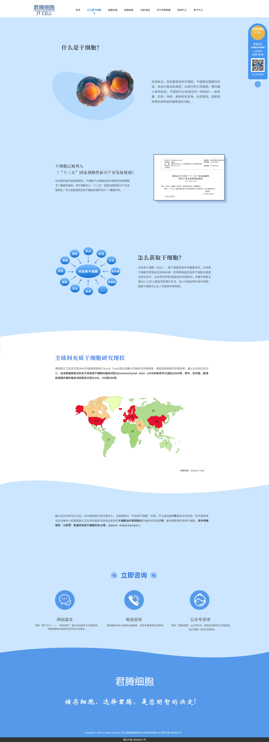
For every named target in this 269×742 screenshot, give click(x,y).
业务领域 (145, 10)
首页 (78, 10)
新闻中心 (182, 10)
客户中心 (198, 10)
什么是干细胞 (94, 10)
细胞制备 (129, 10)
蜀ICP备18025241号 (134, 739)
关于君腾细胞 (164, 10)
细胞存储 (112, 10)
